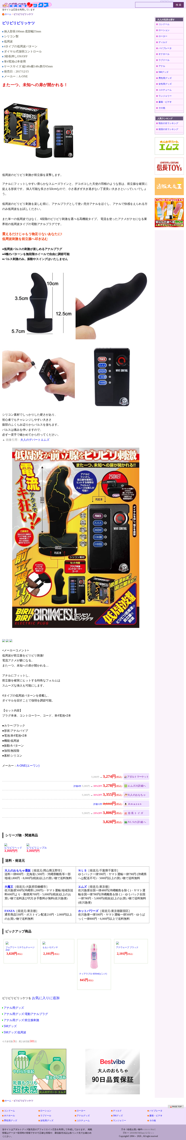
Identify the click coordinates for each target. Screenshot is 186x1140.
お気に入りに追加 (46, 998)
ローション (164, 30)
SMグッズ (10, 1026)
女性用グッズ (165, 84)
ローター (163, 36)
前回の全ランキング (168, 129)
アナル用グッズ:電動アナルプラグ (26, 1013)
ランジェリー (165, 96)
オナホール (164, 54)
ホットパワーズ (88, 910)
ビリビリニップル (37, 849)
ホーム (8, 14)
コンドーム (164, 24)
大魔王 (9, 886)
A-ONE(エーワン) (28, 765)
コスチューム (165, 90)
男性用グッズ (165, 78)
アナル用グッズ (14, 1007)
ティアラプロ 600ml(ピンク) (93, 974)
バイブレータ (165, 48)
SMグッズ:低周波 (15, 1032)
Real (153, 1129)
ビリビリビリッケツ (18, 23)
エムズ (82, 886)
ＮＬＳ (82, 870)
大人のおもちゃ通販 (18, 870)
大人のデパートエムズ (34, 439)
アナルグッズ (83, 1115)
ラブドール (164, 60)
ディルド (163, 42)
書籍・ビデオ (165, 102)
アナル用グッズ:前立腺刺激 (21, 1020)
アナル (162, 66)
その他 (162, 108)
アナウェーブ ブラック (127, 947)
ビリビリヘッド (13, 849)
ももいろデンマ (50, 947)
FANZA (10, 910)
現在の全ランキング (168, 123)
